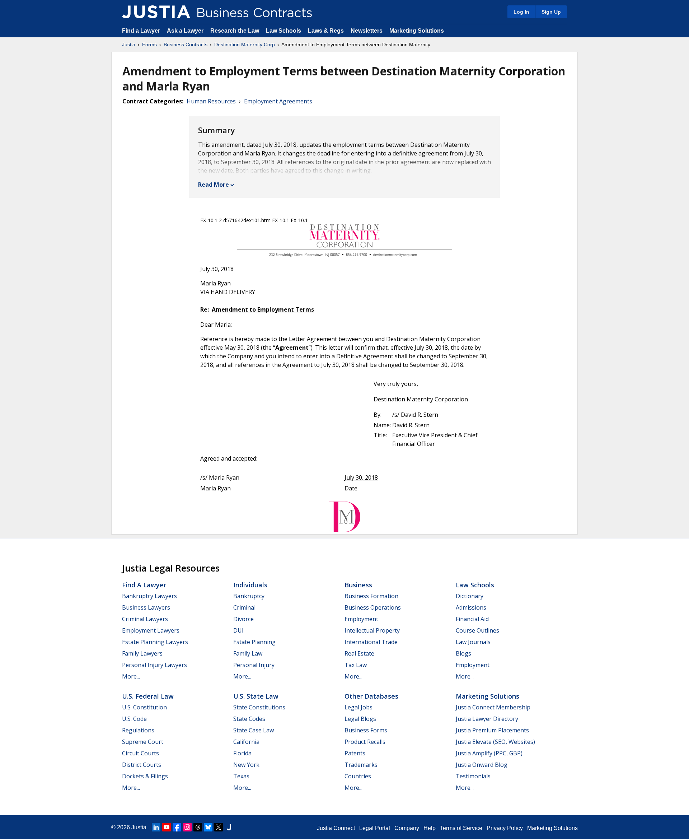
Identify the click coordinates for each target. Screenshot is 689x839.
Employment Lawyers (150, 630)
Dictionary (469, 596)
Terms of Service (461, 828)
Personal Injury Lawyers (154, 665)
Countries (357, 776)
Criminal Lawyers (145, 619)
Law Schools (283, 31)
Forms (149, 44)
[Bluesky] (208, 827)
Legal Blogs (360, 719)
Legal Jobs (358, 707)
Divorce (243, 619)
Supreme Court (142, 742)
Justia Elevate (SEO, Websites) (495, 742)
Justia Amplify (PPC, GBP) (489, 753)
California (246, 742)
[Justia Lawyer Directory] (229, 827)
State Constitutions (259, 707)
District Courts (141, 765)
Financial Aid (472, 619)
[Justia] (156, 11)
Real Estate (359, 653)
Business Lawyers (146, 607)
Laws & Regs (326, 31)
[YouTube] (166, 827)
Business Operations (372, 607)
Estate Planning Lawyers (155, 642)
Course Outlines (477, 630)
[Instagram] (187, 827)
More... (131, 676)
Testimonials (473, 776)
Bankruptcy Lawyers (149, 596)
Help (429, 828)
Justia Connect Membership (493, 707)
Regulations (138, 730)
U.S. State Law (255, 696)
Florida (242, 753)
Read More (213, 184)
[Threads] (197, 827)
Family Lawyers (142, 653)
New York (246, 765)
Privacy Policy (505, 828)
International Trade (371, 642)
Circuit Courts (140, 753)
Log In (521, 12)
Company (406, 828)
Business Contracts (185, 44)
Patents (354, 753)
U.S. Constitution (144, 707)
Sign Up (551, 12)
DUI (238, 630)
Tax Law (355, 665)
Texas (241, 776)
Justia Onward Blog (481, 765)
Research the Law (234, 31)
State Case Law (253, 730)
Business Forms (365, 730)
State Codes (249, 719)
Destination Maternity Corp (244, 44)
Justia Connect (336, 828)
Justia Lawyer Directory (487, 719)
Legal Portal (374, 828)
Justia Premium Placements (492, 730)
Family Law (247, 653)
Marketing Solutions (416, 31)
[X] (218, 827)
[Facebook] (177, 827)
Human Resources (211, 101)
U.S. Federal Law (148, 696)
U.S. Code (134, 719)
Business (358, 585)
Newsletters (367, 31)
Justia (128, 44)
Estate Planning (254, 642)
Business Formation (371, 596)
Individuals (250, 585)
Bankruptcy (248, 596)
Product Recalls (364, 742)
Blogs (463, 653)
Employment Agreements (278, 101)
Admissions (471, 607)
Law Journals (473, 642)
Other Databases (371, 696)
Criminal (244, 607)
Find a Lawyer (141, 31)
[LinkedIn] (156, 827)
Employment (361, 619)
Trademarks (361, 765)
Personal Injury (254, 665)
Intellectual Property (372, 630)
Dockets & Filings (145, 776)
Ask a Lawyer (186, 31)
